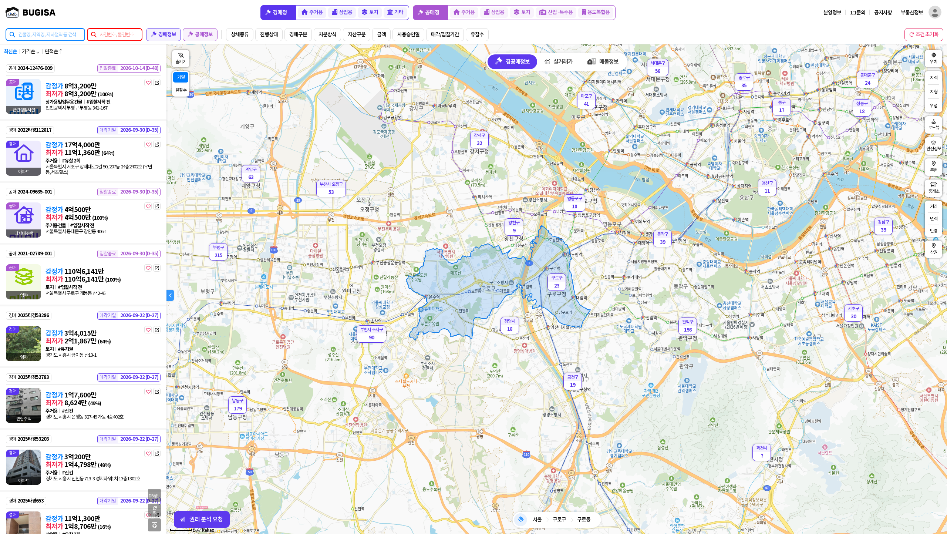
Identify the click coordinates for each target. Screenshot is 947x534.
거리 (933, 206)
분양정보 (832, 12)
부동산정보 (912, 12)
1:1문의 (857, 12)
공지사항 (883, 12)
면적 (933, 218)
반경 (933, 231)
